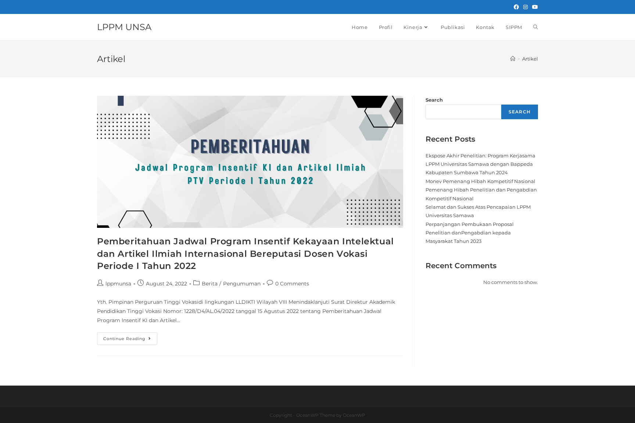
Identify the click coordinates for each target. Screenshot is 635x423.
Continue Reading (130, 336)
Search (434, 100)
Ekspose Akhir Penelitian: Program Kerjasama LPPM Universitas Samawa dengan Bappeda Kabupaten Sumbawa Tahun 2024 (480, 164)
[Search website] (535, 27)
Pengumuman (242, 283)
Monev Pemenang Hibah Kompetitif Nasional (480, 181)
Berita (210, 283)
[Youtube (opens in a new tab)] (534, 7)
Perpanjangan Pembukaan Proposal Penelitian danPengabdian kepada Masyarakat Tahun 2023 (470, 232)
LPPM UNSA (124, 27)
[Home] (512, 59)
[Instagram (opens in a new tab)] (525, 7)
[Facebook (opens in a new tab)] (516, 7)
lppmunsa (118, 283)
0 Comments (292, 283)
